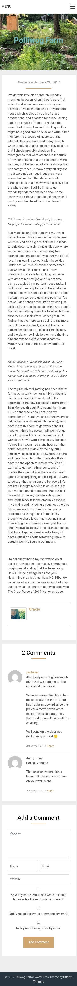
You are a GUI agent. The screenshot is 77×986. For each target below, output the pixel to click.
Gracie (34, 609)
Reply (50, 745)
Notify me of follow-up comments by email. (38, 914)
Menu (7, 6)
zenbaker (32, 672)
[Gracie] (18, 619)
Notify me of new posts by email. (38, 928)
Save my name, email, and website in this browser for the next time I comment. (38, 897)
